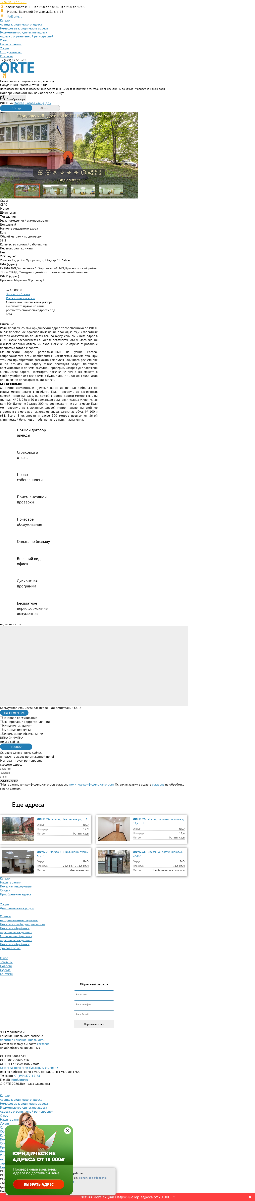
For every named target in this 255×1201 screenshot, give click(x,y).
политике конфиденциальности (91, 784)
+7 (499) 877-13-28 (13, 2)
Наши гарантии (11, 44)
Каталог (5, 20)
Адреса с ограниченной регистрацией (26, 36)
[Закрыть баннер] (67, 1130)
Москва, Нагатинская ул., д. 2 (69, 819)
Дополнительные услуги (17, 908)
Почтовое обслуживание (20, 718)
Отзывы (5, 916)
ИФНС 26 (139, 819)
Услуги (4, 48)
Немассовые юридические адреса (24, 28)
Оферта (5, 970)
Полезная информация (16, 886)
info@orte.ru (13, 16)
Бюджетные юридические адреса (23, 32)
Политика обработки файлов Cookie (14, 946)
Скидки (5, 890)
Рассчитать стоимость (20, 298)
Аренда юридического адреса (21, 24)
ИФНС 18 (139, 852)
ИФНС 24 (43, 819)
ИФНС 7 (42, 852)
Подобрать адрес (16, 99)
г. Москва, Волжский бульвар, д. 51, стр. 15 (29, 1068)
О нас (4, 40)
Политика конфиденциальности (22, 924)
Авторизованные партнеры (19, 920)
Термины (6, 962)
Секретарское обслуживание (23, 734)
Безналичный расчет (17, 726)
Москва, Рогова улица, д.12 (32, 103)
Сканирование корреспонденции (26, 722)
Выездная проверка (17, 730)
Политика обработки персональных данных (16, 930)
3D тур (16, 108)
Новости (6, 966)
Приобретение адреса (15, 894)
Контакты (6, 56)
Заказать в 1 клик (18, 294)
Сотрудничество (11, 52)
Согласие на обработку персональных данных (16, 938)
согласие (158, 784)
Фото (44, 108)
